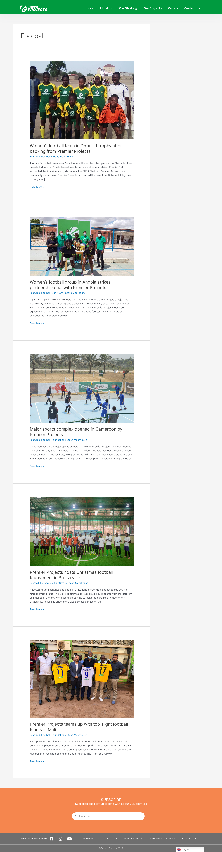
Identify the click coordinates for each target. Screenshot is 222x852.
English (185, 849)
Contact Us (192, 8)
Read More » (37, 186)
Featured (35, 156)
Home (89, 8)
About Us (106, 8)
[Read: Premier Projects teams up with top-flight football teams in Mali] (82, 678)
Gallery (173, 8)
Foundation (58, 439)
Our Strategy (128, 8)
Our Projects (153, 8)
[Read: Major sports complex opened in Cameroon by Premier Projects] (82, 387)
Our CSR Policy (133, 838)
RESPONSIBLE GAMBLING (162, 838)
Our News (57, 292)
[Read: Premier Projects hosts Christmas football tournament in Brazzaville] (82, 531)
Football (45, 156)
